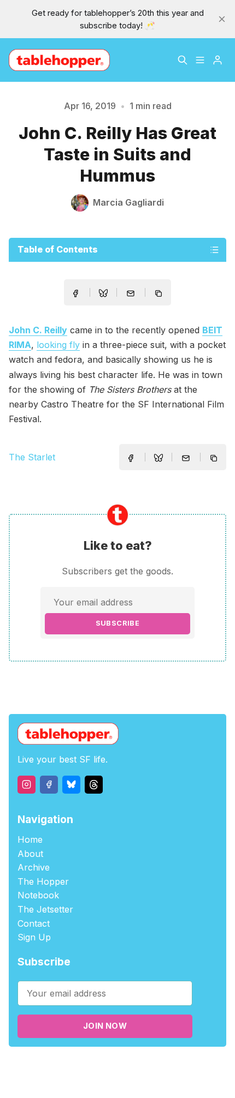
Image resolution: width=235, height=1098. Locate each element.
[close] (222, 19)
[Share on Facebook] (75, 293)
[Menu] (200, 60)
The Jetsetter (45, 909)
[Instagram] (26, 785)
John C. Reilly (38, 330)
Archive (33, 867)
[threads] (94, 785)
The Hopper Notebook (43, 888)
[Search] (182, 60)
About (30, 853)
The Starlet (32, 457)
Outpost (188, 1066)
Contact (33, 923)
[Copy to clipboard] (159, 294)
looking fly (58, 344)
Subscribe (118, 623)
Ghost (157, 1066)
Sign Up (34, 937)
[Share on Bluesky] (103, 294)
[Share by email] (130, 293)
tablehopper (64, 1066)
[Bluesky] (71, 785)
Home (30, 839)
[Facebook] (49, 785)
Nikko (117, 1078)
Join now (105, 1025)
